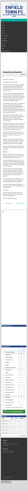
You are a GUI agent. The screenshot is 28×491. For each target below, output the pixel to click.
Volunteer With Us (5, 51)
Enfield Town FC (14, 9)
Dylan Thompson (5, 432)
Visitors (3, 33)
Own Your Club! (5, 35)
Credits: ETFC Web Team (6, 482)
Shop (3, 48)
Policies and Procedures (8, 477)
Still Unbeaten (7, 203)
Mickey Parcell (5, 423)
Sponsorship (4, 40)
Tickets (3, 28)
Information (4, 38)
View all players (23, 435)
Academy (4, 45)
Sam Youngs (4, 420)
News (3, 25)
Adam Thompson (5, 429)
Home (3, 22)
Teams (3, 43)
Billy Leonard (4, 426)
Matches (3, 30)
